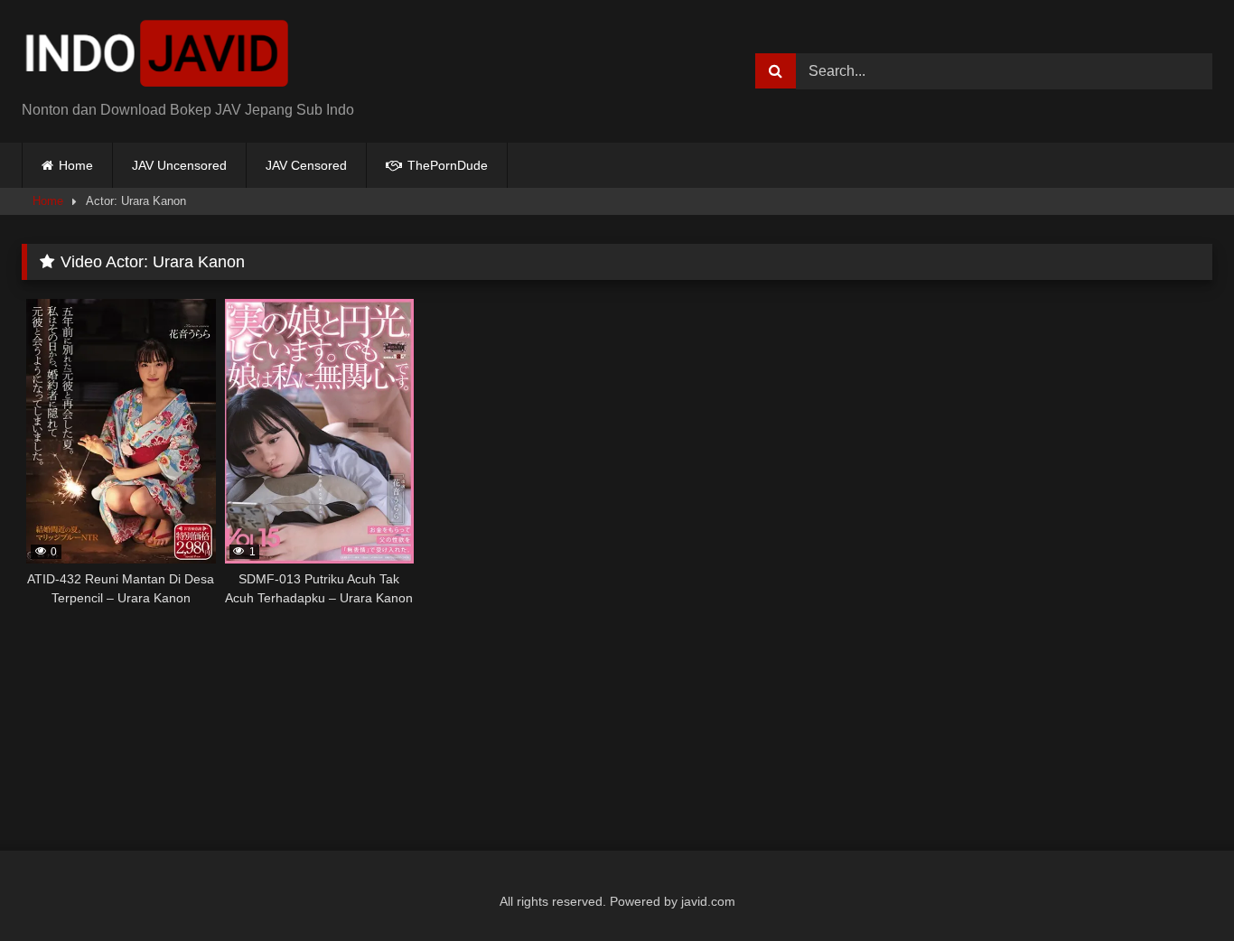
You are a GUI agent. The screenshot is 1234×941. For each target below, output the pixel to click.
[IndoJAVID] (157, 56)
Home (76, 165)
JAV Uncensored (179, 165)
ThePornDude (446, 165)
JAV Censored (306, 165)
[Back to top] (1178, 887)
